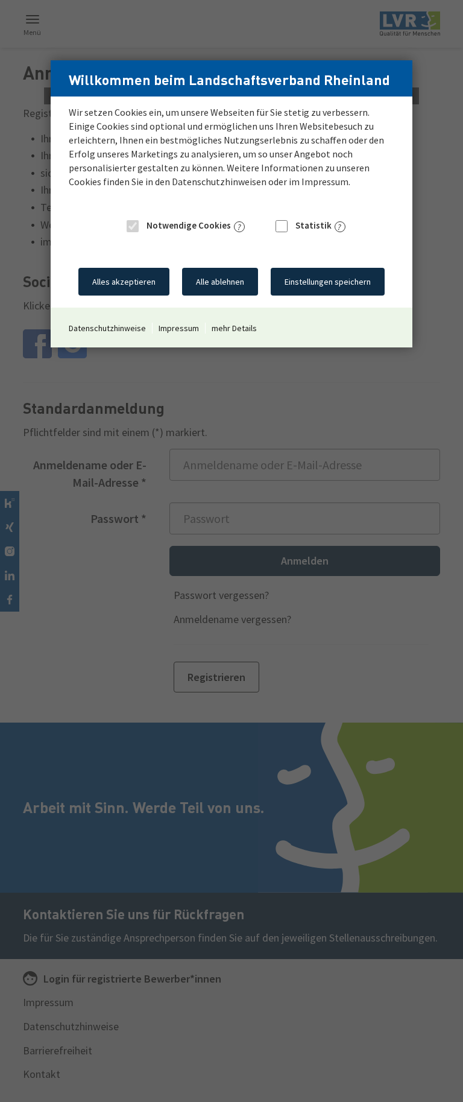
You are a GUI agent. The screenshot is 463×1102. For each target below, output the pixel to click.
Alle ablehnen (220, 281)
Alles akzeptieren (124, 281)
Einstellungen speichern (328, 281)
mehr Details (234, 328)
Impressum (179, 328)
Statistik (313, 225)
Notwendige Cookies (188, 225)
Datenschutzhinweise (107, 328)
